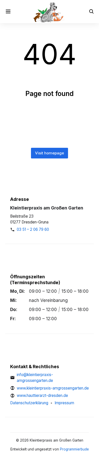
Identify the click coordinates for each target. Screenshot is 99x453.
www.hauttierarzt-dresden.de (42, 395)
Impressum (64, 402)
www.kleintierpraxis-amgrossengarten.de (53, 388)
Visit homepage (49, 153)
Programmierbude (74, 449)
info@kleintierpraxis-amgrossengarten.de (35, 377)
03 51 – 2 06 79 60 (33, 229)
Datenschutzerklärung (29, 402)
